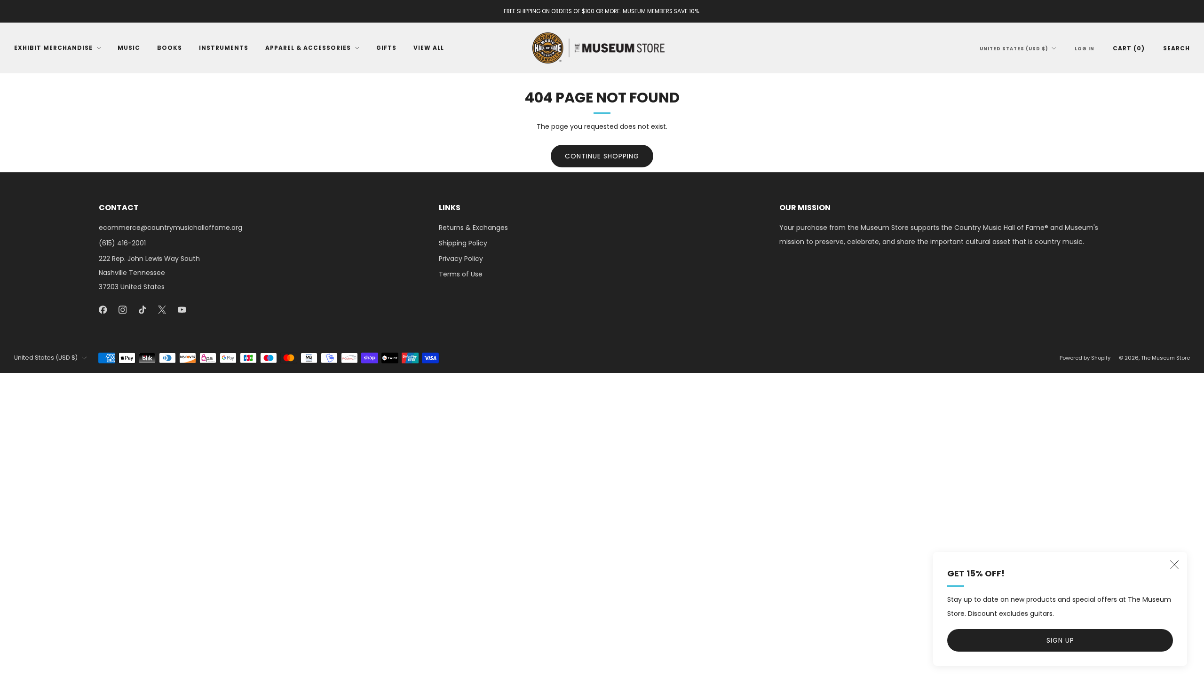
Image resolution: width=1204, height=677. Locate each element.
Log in (1084, 49)
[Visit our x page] (162, 309)
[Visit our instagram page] (122, 309)
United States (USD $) (1014, 49)
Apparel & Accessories (308, 48)
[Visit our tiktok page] (142, 309)
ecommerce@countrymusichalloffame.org (170, 227)
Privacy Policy (461, 258)
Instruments (223, 48)
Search (1176, 48)
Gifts (386, 48)
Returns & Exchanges (473, 227)
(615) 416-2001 (122, 243)
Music (129, 48)
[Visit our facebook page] (102, 309)
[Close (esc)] (1174, 564)
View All (428, 48)
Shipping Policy (463, 243)
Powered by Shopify (1085, 358)
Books (169, 48)
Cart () (1129, 48)
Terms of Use (461, 274)
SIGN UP (1060, 640)
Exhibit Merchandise (53, 48)
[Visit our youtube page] (181, 309)
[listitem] (602, 11)
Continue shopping (602, 156)
